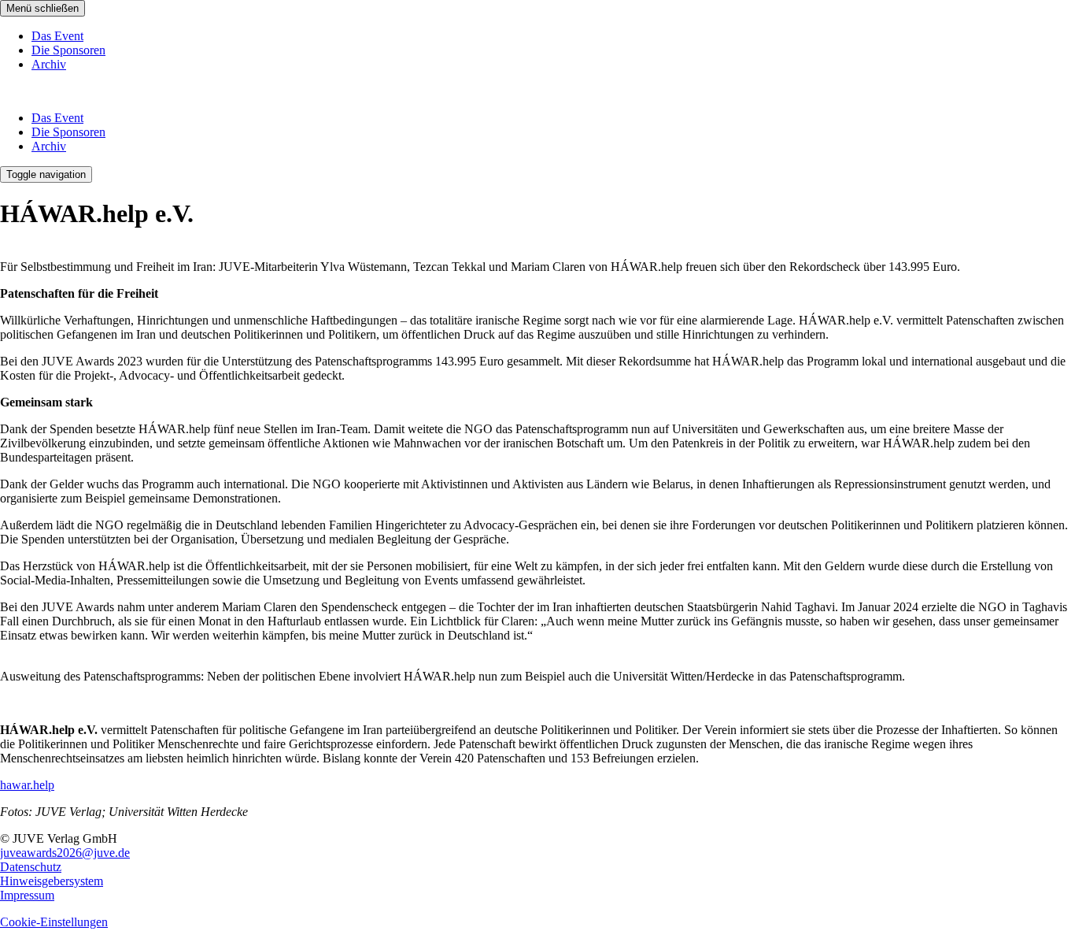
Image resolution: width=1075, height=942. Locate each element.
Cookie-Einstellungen (54, 922)
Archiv (48, 64)
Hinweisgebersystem (51, 881)
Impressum (27, 895)
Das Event (57, 36)
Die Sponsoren (68, 50)
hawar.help (27, 785)
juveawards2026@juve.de (65, 852)
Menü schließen (42, 8)
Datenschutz (30, 866)
